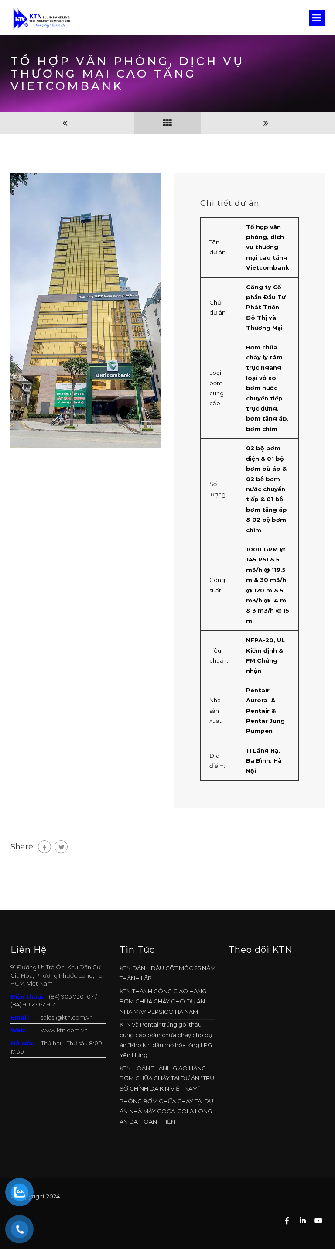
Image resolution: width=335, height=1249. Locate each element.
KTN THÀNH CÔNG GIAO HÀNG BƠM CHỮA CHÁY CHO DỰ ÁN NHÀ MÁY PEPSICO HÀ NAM (163, 1001)
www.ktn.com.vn (64, 1030)
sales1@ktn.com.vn (67, 1017)
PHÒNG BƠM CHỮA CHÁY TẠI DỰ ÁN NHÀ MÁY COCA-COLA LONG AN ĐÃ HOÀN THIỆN (166, 1111)
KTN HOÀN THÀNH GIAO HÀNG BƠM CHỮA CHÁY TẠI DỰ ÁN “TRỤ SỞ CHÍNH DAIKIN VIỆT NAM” (167, 1078)
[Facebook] (44, 846)
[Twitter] (61, 846)
